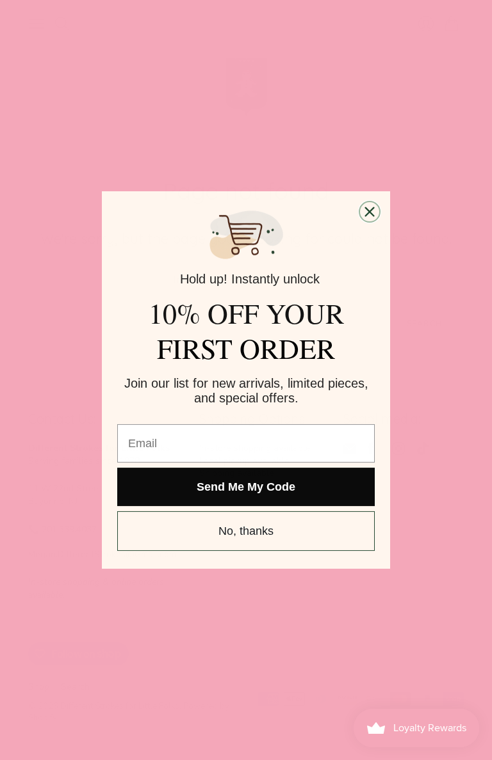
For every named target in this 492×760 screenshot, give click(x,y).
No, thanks (246, 531)
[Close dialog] (369, 212)
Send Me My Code (246, 486)
